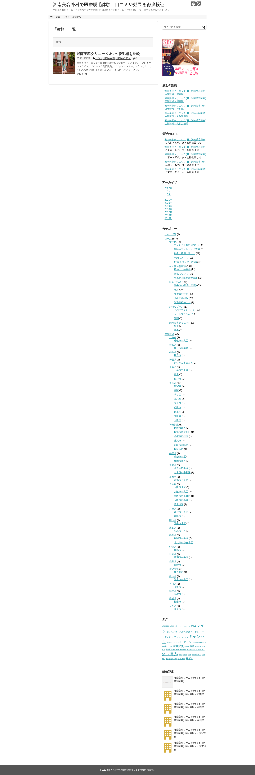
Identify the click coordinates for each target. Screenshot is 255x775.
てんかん (182, 632)
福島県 (172, 352)
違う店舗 (181, 659)
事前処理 (202, 642)
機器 (181, 649)
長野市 (177, 564)
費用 (168, 659)
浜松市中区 (180, 456)
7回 (176, 626)
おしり (169, 632)
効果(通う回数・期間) (185, 285)
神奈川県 (174, 424)
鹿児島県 (174, 569)
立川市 (177, 403)
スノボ (174, 642)
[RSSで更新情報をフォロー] (198, 3)
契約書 (186, 646)
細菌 (189, 654)
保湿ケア (166, 646)
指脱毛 (169, 649)
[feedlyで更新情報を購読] (193, 3)
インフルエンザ (182, 637)
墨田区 (177, 416)
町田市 (177, 407)
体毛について (181, 273)
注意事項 (197, 649)
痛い (165, 654)
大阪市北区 (180, 487)
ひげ (188, 632)
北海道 (172, 337)
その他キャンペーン (184, 310)
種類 (180, 654)
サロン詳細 (55, 17)
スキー (169, 642)
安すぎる (198, 646)
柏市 (176, 374)
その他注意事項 (177, 266)
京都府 (172, 477)
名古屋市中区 (181, 468)
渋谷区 (177, 394)
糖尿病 (185, 654)
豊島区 (177, 399)
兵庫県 (172, 508)
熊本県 (172, 576)
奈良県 (172, 606)
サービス (174, 242)
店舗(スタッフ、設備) (185, 262)
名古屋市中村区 (182, 472)
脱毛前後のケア (182, 302)
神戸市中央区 (181, 512)
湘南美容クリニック (180, 322)
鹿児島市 (178, 572)
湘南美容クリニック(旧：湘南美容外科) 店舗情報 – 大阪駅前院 (190, 733)
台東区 (177, 412)
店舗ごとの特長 (182, 269)
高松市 (177, 587)
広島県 (172, 528)
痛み (176, 289)
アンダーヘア (170, 637)
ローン (188, 642)
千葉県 (172, 367)
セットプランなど (183, 314)
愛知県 (172, 465)
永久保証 (190, 649)
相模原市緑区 (181, 436)
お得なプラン (176, 307)
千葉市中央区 (181, 370)
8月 (169, 191)
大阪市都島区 (181, 500)
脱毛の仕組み (181, 298)
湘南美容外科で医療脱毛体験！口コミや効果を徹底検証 (108, 4)
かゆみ (175, 632)
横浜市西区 (180, 428)
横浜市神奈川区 (182, 432)
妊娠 (192, 646)
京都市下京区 (181, 480)
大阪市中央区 (181, 491)
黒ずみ (189, 658)
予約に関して (181, 257)
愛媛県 (172, 598)
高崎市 (177, 594)
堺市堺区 (178, 504)
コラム (66, 17)
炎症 (203, 649)
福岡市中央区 (181, 538)
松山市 (177, 601)
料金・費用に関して (184, 253)
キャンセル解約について (187, 245)
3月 (169, 194)
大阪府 (172, 484)
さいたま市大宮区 (183, 362)
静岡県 (172, 453)
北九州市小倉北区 (183, 542)
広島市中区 (180, 531)
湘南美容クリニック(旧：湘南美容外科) (185, 139)
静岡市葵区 (180, 461)
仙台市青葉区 (181, 348)
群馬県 (172, 591)
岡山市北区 (180, 523)
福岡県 (172, 535)
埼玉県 (172, 359)
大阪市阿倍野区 (182, 496)
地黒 (176, 330)
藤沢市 (177, 440)
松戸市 (177, 378)
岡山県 (172, 520)
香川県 (172, 584)
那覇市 (177, 550)
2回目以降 (166, 626)
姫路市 (177, 516)
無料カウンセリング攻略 (187, 249)
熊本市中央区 (181, 579)
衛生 (176, 326)
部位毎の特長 (181, 294)
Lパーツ (181, 626)
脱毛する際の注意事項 (186, 278)
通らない (173, 659)
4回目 (172, 626)
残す (185, 649)
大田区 (177, 420)
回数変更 (178, 646)
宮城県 (172, 345)
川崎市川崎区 (181, 445)
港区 (176, 390)
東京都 (172, 383)
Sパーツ (187, 626)
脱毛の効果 (175, 282)
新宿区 (177, 386)
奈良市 (177, 609)
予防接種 (195, 642)
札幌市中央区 (181, 340)
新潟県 (172, 554)
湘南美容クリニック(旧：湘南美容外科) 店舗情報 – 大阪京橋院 (190, 746)
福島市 (177, 355)
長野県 (172, 561)
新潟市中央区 (181, 557)
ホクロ (180, 642)
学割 (176, 318)
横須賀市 (178, 449)
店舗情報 (76, 17)
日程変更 (175, 649)
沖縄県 (172, 547)
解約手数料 (196, 654)
